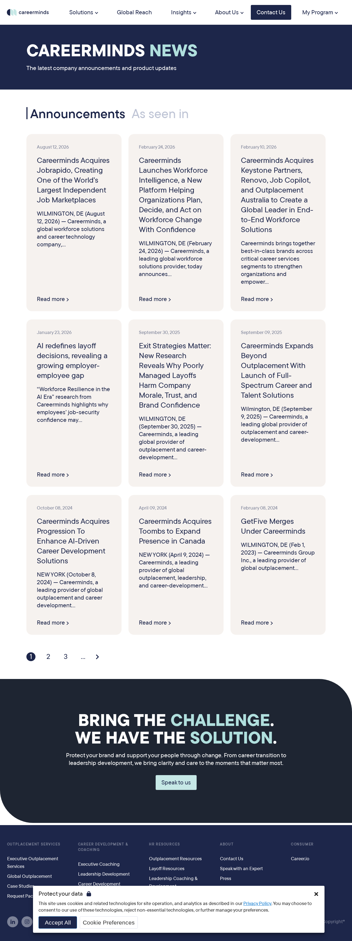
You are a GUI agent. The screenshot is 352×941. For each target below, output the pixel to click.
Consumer (302, 844)
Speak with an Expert (241, 868)
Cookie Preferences (109, 922)
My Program (317, 12)
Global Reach (134, 12)
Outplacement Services (34, 844)
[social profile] (12, 921)
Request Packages (26, 896)
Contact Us (271, 12)
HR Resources (164, 844)
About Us (227, 12)
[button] (316, 894)
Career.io (300, 859)
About (227, 844)
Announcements (77, 113)
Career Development (99, 884)
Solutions (81, 12)
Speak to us (176, 782)
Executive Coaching (99, 864)
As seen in (160, 114)
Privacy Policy (257, 903)
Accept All (58, 922)
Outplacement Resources (175, 859)
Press (225, 878)
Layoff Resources (167, 868)
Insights (181, 12)
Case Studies (20, 886)
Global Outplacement (29, 876)
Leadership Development (104, 874)
